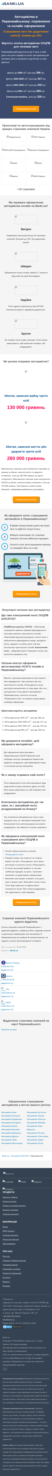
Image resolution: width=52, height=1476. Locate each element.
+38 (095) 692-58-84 (11, 1316)
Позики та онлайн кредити (14, 1206)
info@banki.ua (9, 1320)
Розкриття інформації (12, 1273)
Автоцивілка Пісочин (36, 1133)
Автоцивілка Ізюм (8, 1112)
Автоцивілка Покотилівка (37, 1136)
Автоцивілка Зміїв (9, 1140)
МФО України (8, 1231)
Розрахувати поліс (26, 109)
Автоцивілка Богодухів (11, 1123)
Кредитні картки (9, 1201)
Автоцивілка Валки (9, 1126)
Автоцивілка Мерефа (36, 1123)
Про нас (6, 1256)
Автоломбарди (9, 1244)
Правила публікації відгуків (14, 1261)
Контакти (6, 1277)
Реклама (6, 1286)
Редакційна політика (11, 1269)
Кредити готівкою (10, 1197)
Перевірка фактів (10, 1265)
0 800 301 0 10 (7, 1006)
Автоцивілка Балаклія (10, 1116)
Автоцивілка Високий (10, 1129)
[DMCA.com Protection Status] (13, 1328)
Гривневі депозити (11, 1214)
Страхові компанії (10, 1235)
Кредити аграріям (10, 1210)
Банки (5, 1227)
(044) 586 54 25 (8, 993)
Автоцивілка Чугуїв (35, 1143)
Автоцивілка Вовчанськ (11, 1133)
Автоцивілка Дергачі (10, 1136)
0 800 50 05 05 (7, 980)
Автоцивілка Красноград (11, 1143)
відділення (7, 970)
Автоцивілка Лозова (35, 1116)
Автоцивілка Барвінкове (11, 1119)
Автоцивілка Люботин (36, 1119)
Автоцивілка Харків (35, 1140)
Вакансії (6, 1282)
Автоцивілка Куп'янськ (36, 1112)
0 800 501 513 (7, 966)
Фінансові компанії (11, 1239)
